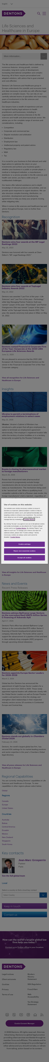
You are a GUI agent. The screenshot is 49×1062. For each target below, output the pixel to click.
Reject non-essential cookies (25, 551)
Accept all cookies (24, 557)
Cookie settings (25, 544)
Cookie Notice (15, 537)
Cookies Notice (29, 519)
